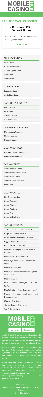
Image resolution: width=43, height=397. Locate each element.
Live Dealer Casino (12, 197)
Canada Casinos (10, 115)
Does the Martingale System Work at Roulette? (19, 251)
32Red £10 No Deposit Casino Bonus (20, 229)
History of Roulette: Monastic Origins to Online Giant (20, 273)
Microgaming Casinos (13, 132)
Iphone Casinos (10, 91)
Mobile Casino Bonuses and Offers (17, 387)
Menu (21, 14)
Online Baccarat (10, 201)
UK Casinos (9, 111)
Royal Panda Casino (12, 66)
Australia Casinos (11, 119)
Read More (22, 44)
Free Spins (8, 184)
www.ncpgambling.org (11, 378)
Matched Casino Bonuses (14, 152)
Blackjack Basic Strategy (14, 245)
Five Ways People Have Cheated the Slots (19, 262)
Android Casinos (11, 95)
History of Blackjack (12, 267)
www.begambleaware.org (12, 376)
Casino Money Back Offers (15, 172)
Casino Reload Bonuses (14, 180)
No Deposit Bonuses (13, 156)
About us (15, 330)
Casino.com (8, 74)
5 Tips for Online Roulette (15, 233)
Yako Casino (9, 62)
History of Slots (10, 279)
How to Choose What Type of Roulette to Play (20, 284)
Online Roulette (10, 209)
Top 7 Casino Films (12, 309)
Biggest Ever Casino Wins (15, 241)
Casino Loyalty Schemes (14, 168)
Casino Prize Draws (12, 176)
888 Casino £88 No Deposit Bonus (21, 29)
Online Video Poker (12, 217)
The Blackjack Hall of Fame (15, 305)
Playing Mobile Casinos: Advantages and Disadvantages (21, 295)
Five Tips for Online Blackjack (16, 256)
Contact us (28, 330)
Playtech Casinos (11, 140)
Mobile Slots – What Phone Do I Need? (20, 290)
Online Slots (9, 213)
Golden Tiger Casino (12, 70)
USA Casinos (9, 107)
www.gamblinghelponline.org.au (15, 373)
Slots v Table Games (12, 301)
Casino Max (9, 78)
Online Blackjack (11, 205)
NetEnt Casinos (10, 136)
